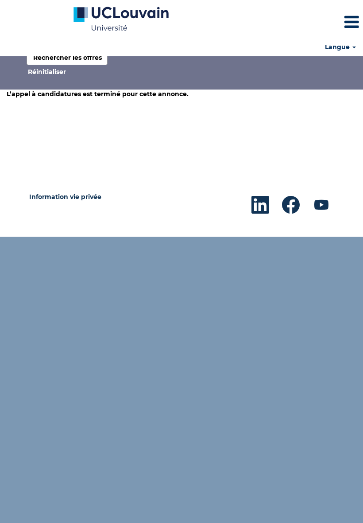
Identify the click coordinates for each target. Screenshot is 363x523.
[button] (302, 22)
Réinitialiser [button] (47, 72)
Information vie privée (65, 197)
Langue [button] (338, 47)
